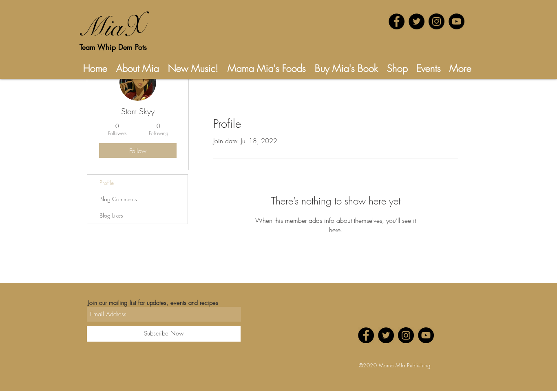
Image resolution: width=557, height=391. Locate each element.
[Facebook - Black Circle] (396, 21)
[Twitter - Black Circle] (416, 21)
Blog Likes (111, 215)
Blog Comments (118, 199)
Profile (106, 183)
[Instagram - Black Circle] (436, 21)
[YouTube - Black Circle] (456, 21)
